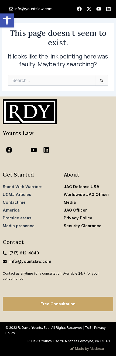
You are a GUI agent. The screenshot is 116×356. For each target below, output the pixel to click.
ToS (88, 328)
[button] (7, 20)
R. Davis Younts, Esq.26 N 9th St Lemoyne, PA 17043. (69, 341)
